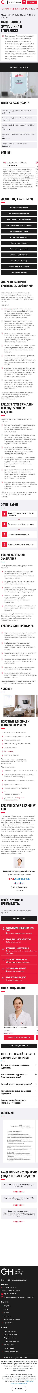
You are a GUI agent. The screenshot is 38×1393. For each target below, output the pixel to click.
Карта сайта (8, 1323)
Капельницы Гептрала (19, 243)
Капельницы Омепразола (19, 267)
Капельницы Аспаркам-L (19, 237)
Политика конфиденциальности (15, 1358)
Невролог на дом (10, 1338)
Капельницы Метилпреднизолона (19, 225)
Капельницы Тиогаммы (19, 255)
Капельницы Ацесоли (19, 273)
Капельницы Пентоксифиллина (19, 219)
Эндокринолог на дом (11, 1341)
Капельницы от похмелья (19, 213)
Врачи (6, 1309)
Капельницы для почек (19, 207)
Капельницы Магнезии (19, 231)
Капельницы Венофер (19, 261)
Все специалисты (19, 1046)
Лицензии (7, 1306)
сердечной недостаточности (14, 799)
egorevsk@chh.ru (10, 1294)
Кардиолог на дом (10, 1334)
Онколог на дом (9, 1345)
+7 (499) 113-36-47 (15, 2)
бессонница (8, 751)
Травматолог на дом (11, 1351)
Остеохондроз (9, 309)
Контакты (7, 1316)
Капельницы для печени (19, 249)
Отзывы (6, 1312)
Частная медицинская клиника (17, 9)
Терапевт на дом (10, 1331)
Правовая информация (12, 1319)
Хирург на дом (9, 1348)
